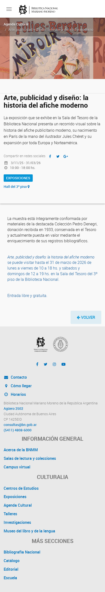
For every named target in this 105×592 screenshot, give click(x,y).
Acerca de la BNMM (21, 449)
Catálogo (12, 560)
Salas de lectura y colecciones (30, 458)
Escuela (10, 577)
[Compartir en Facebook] (50, 156)
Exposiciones (18, 178)
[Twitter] (46, 364)
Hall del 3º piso (16, 186)
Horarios (18, 394)
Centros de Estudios (21, 488)
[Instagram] (54, 364)
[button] (86, 317)
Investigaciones (17, 522)
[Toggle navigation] (9, 9)
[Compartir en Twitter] (57, 156)
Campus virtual (17, 467)
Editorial (11, 569)
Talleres (10, 513)
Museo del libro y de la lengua (29, 531)
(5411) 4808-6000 (18, 430)
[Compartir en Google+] (65, 156)
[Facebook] (37, 364)
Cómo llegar (21, 385)
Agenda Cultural (16, 24)
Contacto (18, 377)
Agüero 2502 (13, 408)
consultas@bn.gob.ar (20, 425)
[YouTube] (63, 364)
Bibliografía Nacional (22, 552)
